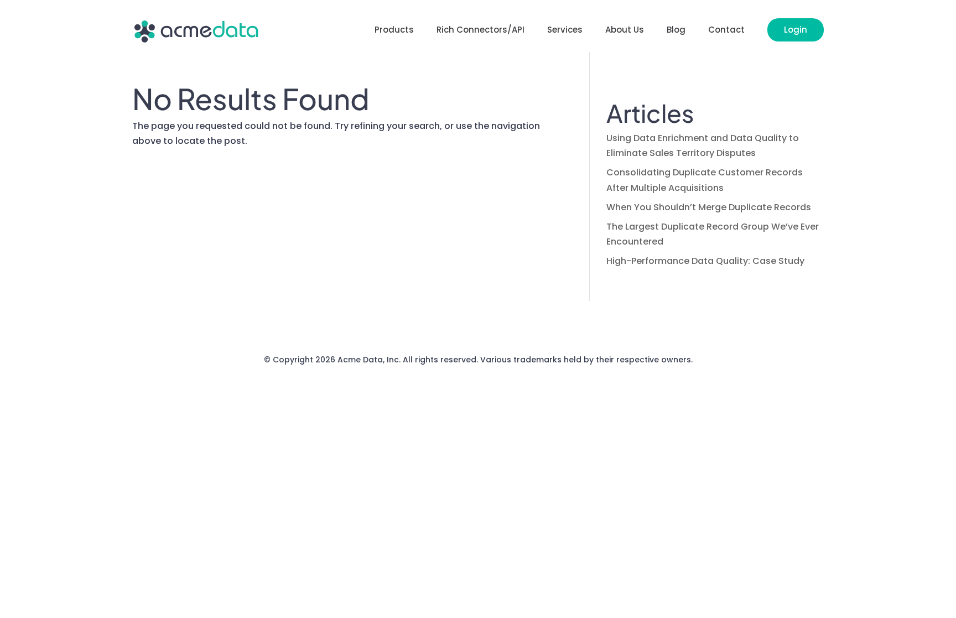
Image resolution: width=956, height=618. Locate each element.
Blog (676, 30)
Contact (726, 30)
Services (565, 30)
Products (394, 30)
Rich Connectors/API (480, 30)
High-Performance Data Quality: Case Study (705, 261)
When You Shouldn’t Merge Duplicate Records (708, 207)
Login (795, 29)
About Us (624, 30)
